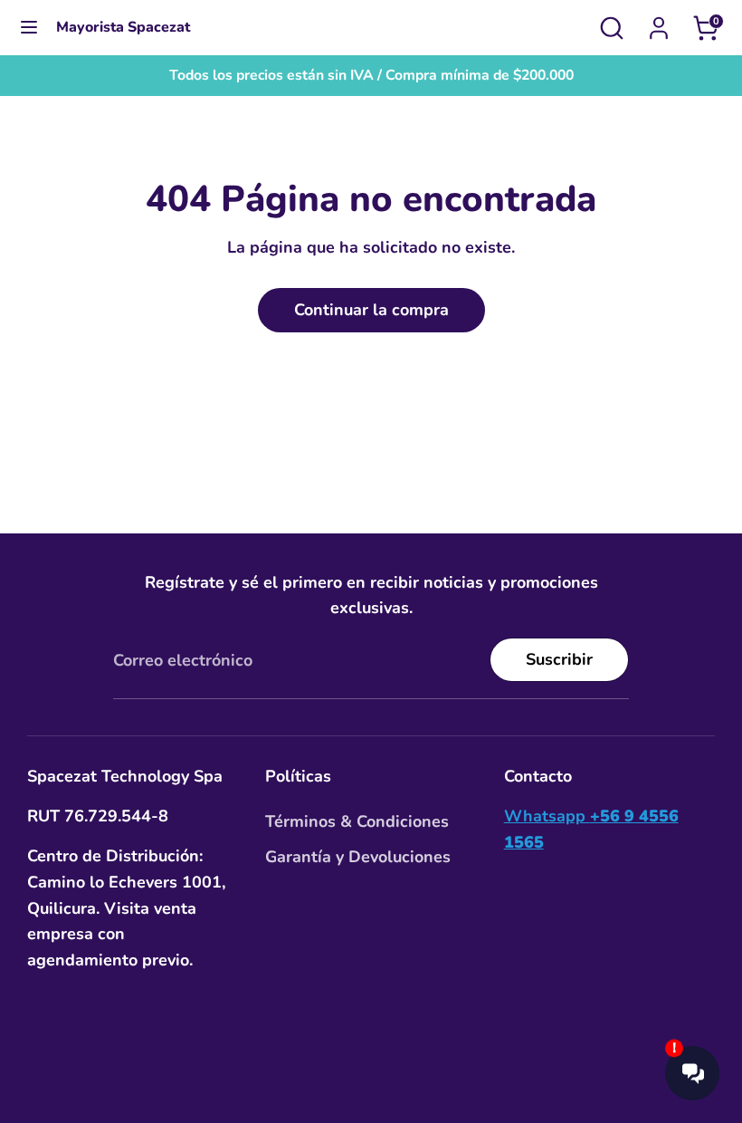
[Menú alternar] (29, 27)
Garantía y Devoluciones (358, 857)
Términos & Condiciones (357, 821)
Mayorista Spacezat (123, 27)
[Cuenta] (659, 23)
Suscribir (559, 659)
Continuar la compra (371, 310)
